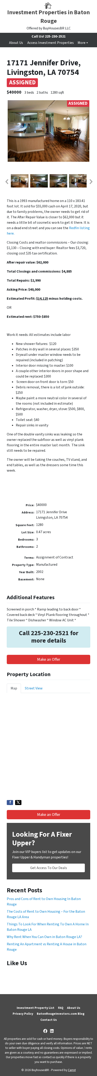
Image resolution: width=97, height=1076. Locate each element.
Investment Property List (35, 1008)
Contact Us (48, 1020)
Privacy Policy (23, 1014)
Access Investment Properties (50, 42)
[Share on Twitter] (18, 802)
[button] (6, 181)
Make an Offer (48, 659)
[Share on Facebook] (10, 802)
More (81, 42)
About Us (16, 42)
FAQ (60, 1008)
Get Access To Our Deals (48, 867)
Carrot (72, 1070)
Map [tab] (14, 688)
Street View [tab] (34, 688)
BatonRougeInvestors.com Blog (60, 1014)
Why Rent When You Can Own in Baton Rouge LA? (44, 936)
